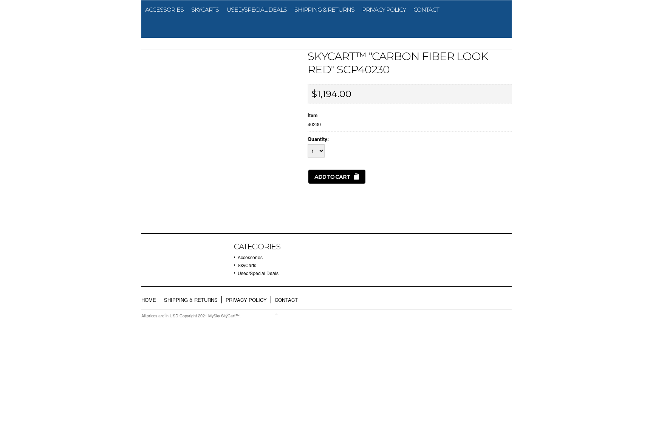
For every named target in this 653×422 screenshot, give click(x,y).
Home (148, 299)
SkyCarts (205, 9)
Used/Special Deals (256, 9)
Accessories (164, 9)
